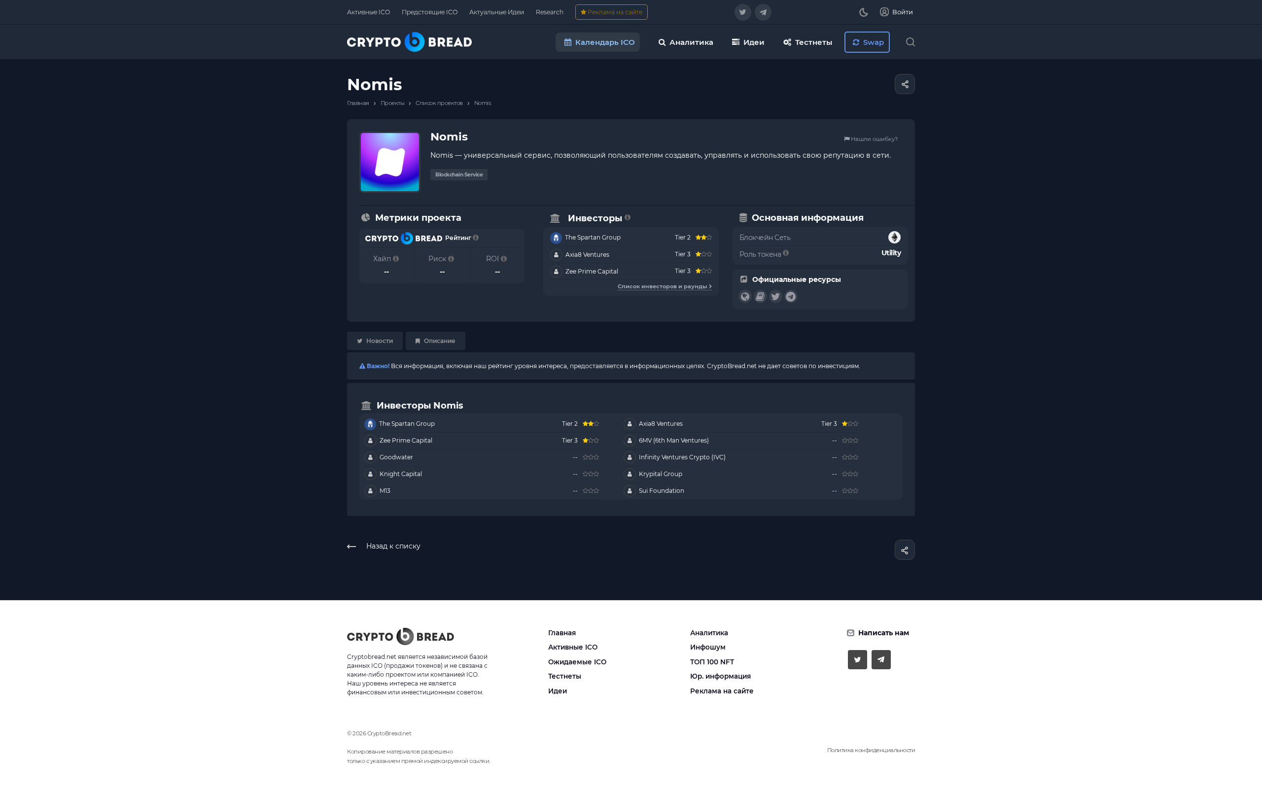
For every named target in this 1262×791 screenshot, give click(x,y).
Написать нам (883, 632)
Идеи (557, 691)
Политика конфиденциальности (871, 750)
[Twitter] (743, 12)
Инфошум (708, 647)
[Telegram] (763, 12)
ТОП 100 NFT (712, 662)
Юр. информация (720, 676)
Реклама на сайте (722, 691)
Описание (439, 340)
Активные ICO (572, 647)
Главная (562, 633)
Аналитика (709, 633)
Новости (379, 340)
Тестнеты (564, 676)
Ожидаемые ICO (577, 662)
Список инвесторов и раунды (663, 286)
